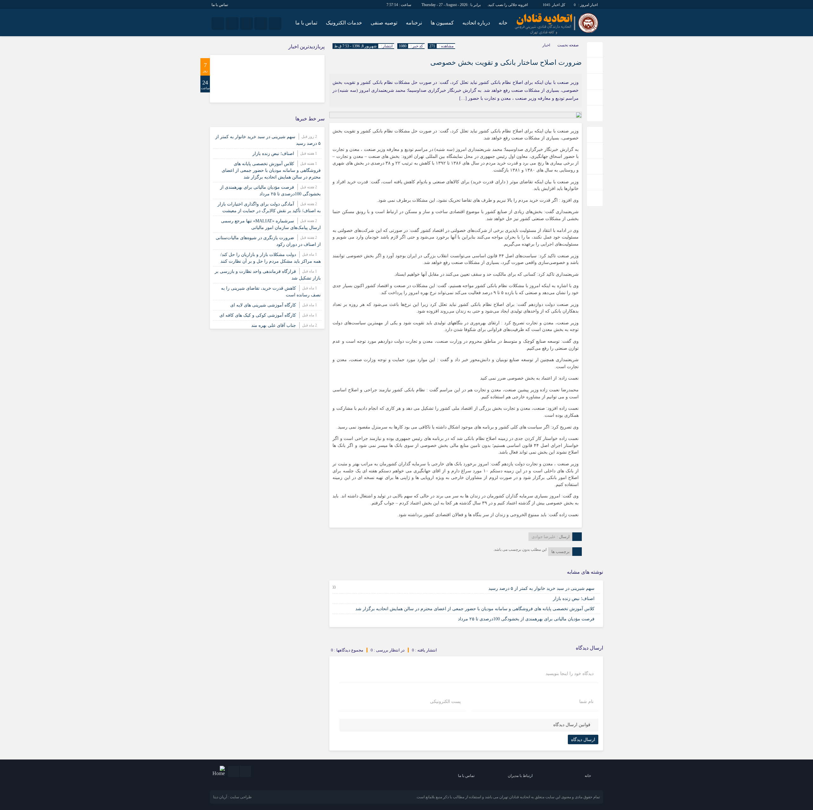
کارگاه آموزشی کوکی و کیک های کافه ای (257, 315)
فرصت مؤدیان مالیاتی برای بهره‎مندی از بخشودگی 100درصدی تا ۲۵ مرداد (526, 619)
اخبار (546, 45)
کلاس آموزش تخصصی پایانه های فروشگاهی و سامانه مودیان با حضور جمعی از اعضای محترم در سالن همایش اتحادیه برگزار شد (475, 608)
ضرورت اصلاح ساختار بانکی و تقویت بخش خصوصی (506, 62)
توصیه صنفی (384, 22)
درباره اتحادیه (476, 22)
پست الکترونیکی (445, 701)
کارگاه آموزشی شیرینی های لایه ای (263, 305)
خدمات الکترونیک (344, 22)
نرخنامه (414, 22)
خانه (503, 22)
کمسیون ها (442, 22)
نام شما (586, 701)
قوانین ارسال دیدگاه (571, 724)
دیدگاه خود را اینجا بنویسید (570, 674)
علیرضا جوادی (544, 536)
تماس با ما (220, 5)
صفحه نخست (568, 45)
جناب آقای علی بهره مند (273, 325)
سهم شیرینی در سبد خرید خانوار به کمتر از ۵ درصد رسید (541, 588)
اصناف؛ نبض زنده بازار (574, 598)
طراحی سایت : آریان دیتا (232, 797)
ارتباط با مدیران (520, 775)
